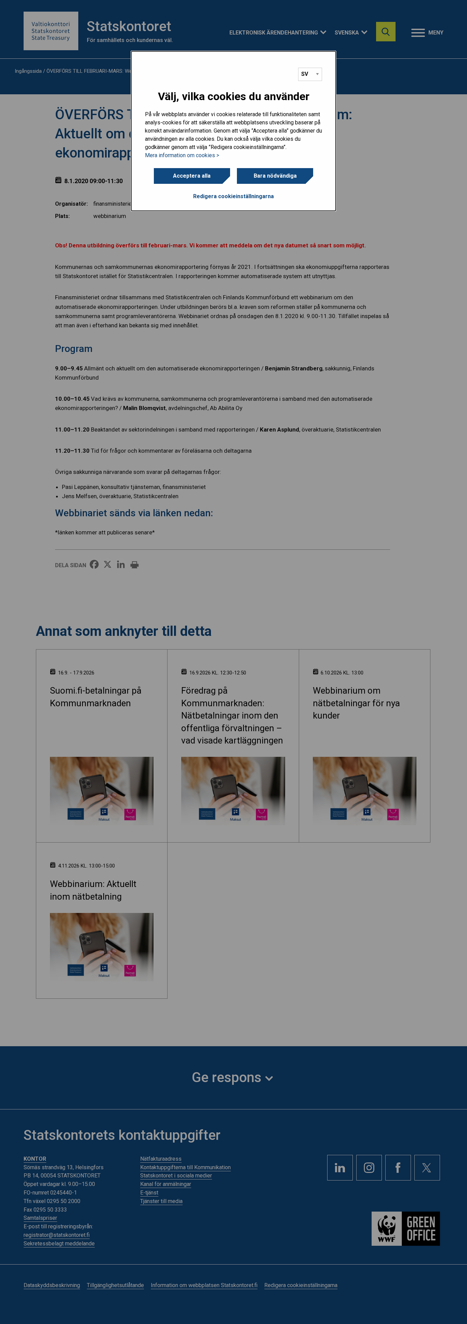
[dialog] (233, 131)
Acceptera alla (192, 176)
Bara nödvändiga (275, 176)
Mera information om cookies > (182, 155)
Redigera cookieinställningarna (233, 196)
